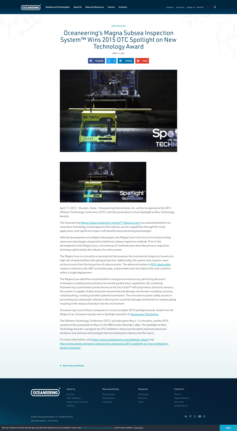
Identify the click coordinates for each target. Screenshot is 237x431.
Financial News (108, 398)
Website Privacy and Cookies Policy (98, 428)
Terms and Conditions (38, 421)
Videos (141, 402)
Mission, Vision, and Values (77, 402)
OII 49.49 (200, 7)
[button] (215, 7)
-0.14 (208, 7)
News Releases (118, 26)
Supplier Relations (181, 398)
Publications (107, 402)
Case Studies (143, 394)
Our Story (70, 394)
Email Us (177, 394)
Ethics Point (179, 402)
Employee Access (181, 405)
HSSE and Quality (74, 398)
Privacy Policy (53, 421)
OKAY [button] (228, 428)
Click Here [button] (138, 428)
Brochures (142, 398)
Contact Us (180, 7)
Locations (170, 7)
